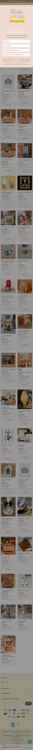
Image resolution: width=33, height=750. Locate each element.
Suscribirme (16, 60)
